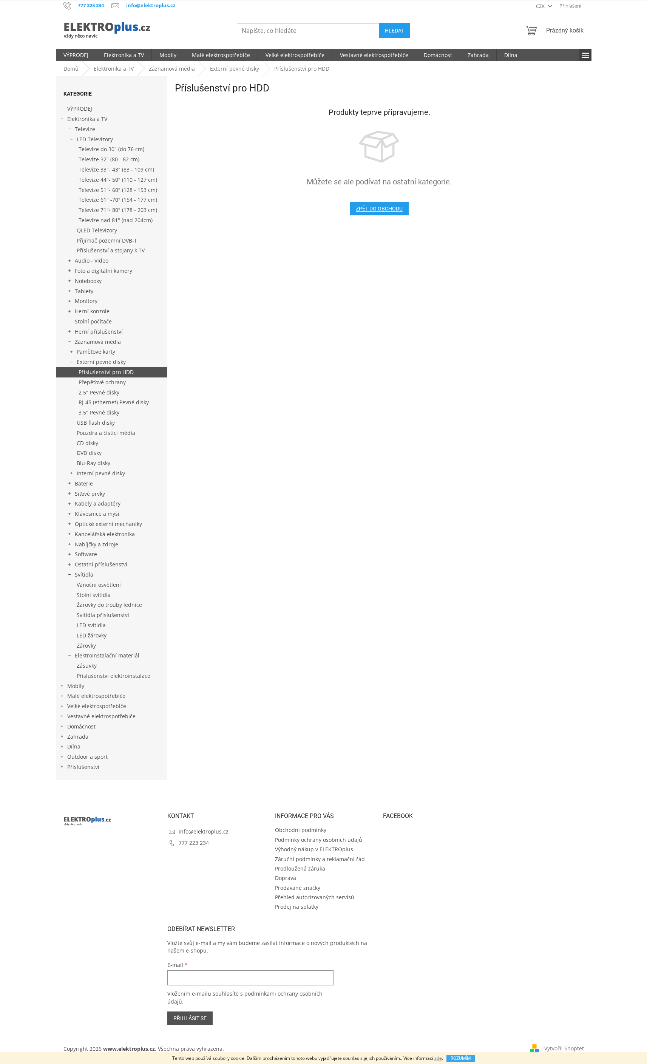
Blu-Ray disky (93, 463)
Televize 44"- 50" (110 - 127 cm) (118, 179)
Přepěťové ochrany (102, 382)
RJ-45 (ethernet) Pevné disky (114, 402)
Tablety (84, 291)
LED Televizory (95, 139)
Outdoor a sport (87, 756)
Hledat (394, 31)
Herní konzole (92, 311)
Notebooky (88, 281)
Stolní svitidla (94, 594)
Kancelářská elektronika (105, 534)
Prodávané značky (297, 887)
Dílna (73, 746)
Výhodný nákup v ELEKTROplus (314, 849)
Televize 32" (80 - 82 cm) (109, 159)
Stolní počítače (93, 321)
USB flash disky (96, 422)
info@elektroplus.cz (204, 831)
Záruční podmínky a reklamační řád (320, 859)
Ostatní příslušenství (101, 564)
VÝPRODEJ (79, 108)
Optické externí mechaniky (108, 523)
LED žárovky (92, 635)
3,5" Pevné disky (99, 412)
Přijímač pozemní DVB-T (107, 240)
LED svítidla (91, 625)
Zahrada (77, 736)
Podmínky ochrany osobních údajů (318, 839)
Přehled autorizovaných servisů (314, 897)
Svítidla (84, 574)
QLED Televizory (97, 230)
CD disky (87, 443)
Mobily (75, 686)
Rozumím (461, 1058)
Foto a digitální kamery (103, 270)
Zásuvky (87, 665)
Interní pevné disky (101, 473)
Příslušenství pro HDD (106, 372)
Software (86, 554)
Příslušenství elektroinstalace (113, 675)
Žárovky (86, 645)
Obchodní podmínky (300, 830)
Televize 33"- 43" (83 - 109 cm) (116, 169)
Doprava (285, 878)
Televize (85, 129)
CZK (541, 6)
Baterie (84, 483)
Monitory (86, 301)
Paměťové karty (96, 351)
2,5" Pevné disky (99, 392)
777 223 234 (194, 842)
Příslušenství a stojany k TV (111, 250)
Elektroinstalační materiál (107, 655)
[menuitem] (76, 55)
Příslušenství (83, 766)
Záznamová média (98, 341)
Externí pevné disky (101, 361)
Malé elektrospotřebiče (96, 695)
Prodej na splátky (296, 906)
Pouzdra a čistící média (106, 432)
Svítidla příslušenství (103, 615)
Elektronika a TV (87, 118)
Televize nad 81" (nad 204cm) (116, 220)
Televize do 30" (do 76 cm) (111, 149)
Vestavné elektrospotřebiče (101, 716)
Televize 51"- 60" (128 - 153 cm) (118, 189)
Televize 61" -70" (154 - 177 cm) (118, 199)
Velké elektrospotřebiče (96, 706)
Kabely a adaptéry (97, 503)
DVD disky (89, 452)
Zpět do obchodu (379, 209)
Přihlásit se (190, 1018)
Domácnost (81, 726)
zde (438, 1058)
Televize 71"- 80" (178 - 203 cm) (118, 209)
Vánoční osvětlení (99, 584)
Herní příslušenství (99, 331)
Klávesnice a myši (97, 513)
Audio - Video (91, 260)
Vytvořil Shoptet (564, 1048)
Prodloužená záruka (300, 868)
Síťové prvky (90, 493)
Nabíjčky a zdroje (96, 544)
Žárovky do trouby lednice (109, 604)
